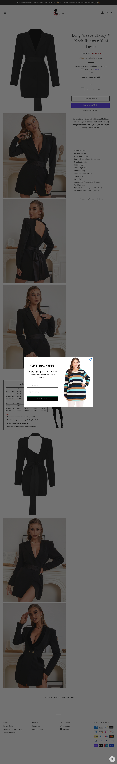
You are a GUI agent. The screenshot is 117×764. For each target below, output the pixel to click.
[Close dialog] (91, 359)
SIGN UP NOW (42, 399)
